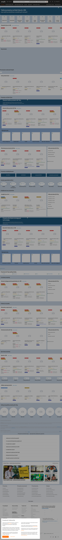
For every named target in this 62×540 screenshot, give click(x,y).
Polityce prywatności (24, 535)
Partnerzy (22, 530)
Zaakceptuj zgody (5, 536)
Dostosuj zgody (12, 536)
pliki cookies (9, 523)
